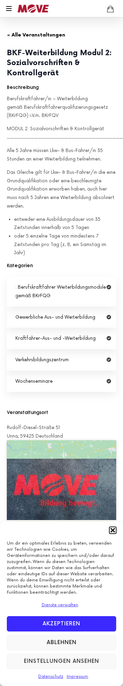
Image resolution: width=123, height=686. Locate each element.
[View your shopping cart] (110, 9)
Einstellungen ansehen (61, 661)
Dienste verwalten (60, 605)
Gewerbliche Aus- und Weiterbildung (55, 317)
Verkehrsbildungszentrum (42, 360)
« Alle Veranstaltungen (36, 35)
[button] (112, 530)
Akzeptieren (61, 624)
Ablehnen (62, 642)
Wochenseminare (34, 381)
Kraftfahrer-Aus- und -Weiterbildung (55, 338)
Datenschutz (50, 676)
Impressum (77, 676)
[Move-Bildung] (33, 8)
